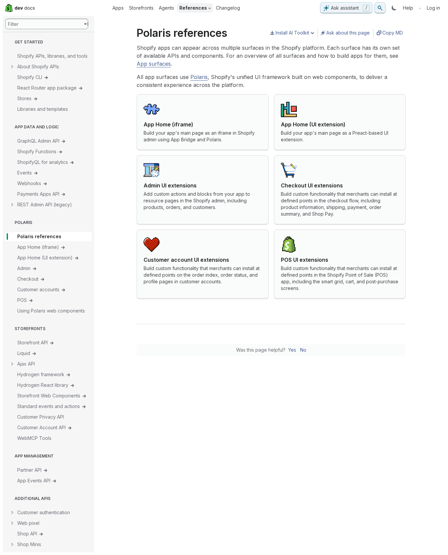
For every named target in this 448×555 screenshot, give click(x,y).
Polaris (199, 77)
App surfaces (154, 63)
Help (408, 8)
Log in (433, 8)
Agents (166, 8)
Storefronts (141, 8)
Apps (118, 8)
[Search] (380, 8)
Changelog (228, 8)
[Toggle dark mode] (394, 8)
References (193, 8)
